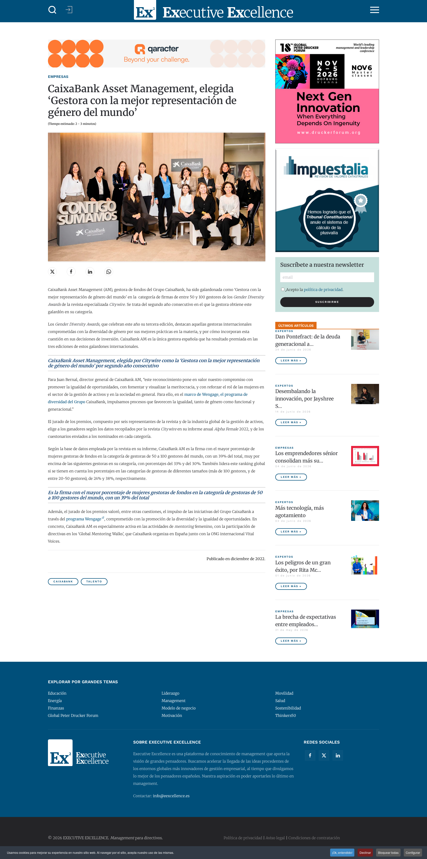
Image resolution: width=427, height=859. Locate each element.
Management (174, 700)
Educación (57, 693)
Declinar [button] (365, 852)
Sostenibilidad (288, 708)
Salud (280, 700)
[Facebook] (310, 755)
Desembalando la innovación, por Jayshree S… (304, 398)
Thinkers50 (285, 715)
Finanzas (56, 708)
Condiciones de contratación (314, 838)
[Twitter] (324, 755)
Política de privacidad (243, 838)
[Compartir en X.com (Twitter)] (52, 271)
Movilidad (284, 693)
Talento (94, 581)
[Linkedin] (338, 755)
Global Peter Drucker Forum (73, 715)
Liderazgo (170, 693)
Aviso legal (275, 838)
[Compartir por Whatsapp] (108, 271)
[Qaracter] (156, 53)
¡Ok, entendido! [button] (342, 852)
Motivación (172, 715)
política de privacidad (323, 289)
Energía (55, 700)
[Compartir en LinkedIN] (89, 271)
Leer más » (291, 360)
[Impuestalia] (327, 200)
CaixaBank (63, 581)
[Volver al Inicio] (213, 10)
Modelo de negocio (179, 708)
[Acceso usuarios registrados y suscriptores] (69, 9)
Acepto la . (314, 289)
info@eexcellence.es (171, 795)
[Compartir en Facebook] (71, 271)
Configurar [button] (413, 852)
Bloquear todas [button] (388, 852)
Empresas (58, 76)
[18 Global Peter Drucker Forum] (327, 91)
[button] (52, 10)
